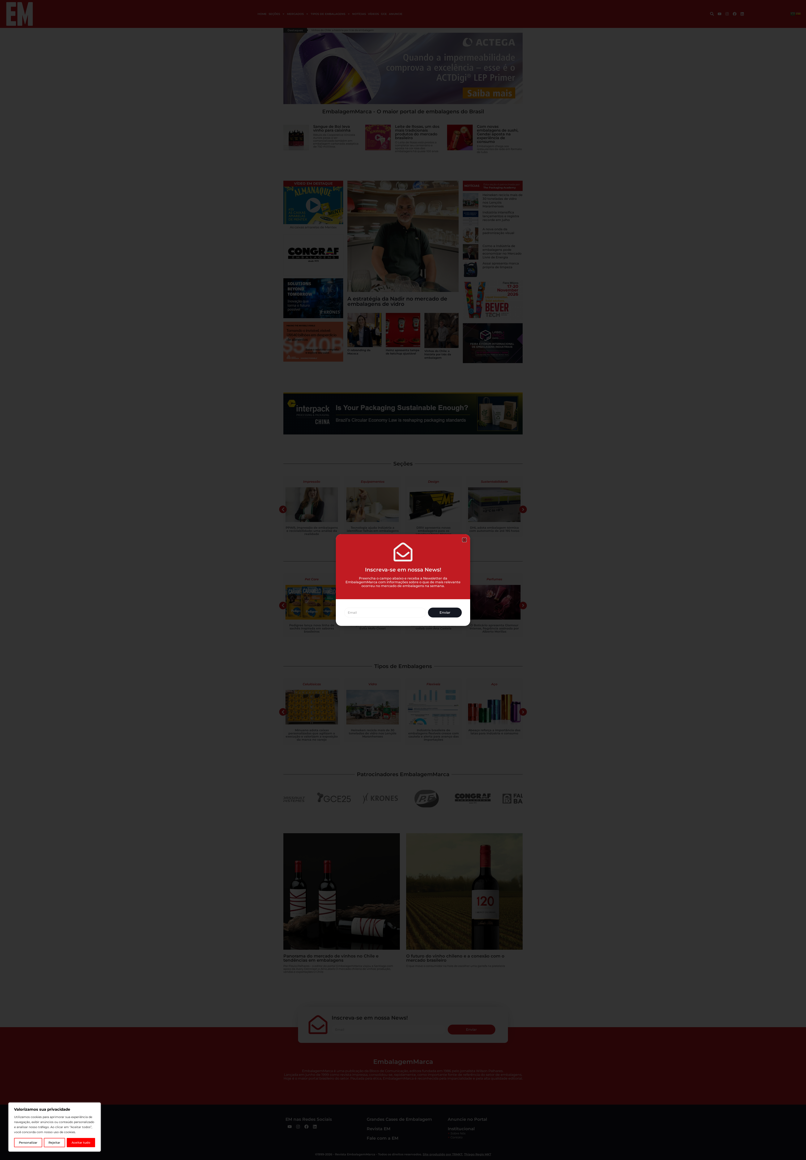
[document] (403, 580)
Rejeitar (54, 1142)
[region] (54, 1127)
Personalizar (28, 1142)
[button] (464, 539)
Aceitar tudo (81, 1142)
